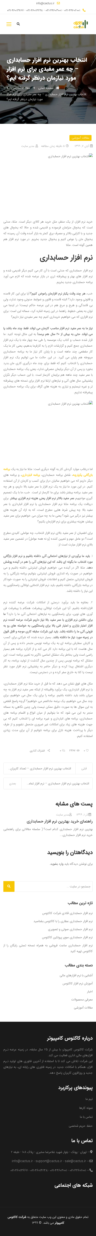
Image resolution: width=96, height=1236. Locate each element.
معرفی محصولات (82, 999)
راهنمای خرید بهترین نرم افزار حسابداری (60, 821)
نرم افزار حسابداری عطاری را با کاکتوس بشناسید (63, 921)
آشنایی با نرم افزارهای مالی (76, 975)
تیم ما (89, 1099)
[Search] (9, 886)
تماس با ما (86, 1116)
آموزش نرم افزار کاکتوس (78, 983)
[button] (9, 24)
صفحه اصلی (46, 88)
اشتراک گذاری (38, 751)
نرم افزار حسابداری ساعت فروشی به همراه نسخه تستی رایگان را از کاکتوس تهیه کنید (48, 948)
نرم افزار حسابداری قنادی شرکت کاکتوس (67, 913)
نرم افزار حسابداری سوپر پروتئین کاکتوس (67, 937)
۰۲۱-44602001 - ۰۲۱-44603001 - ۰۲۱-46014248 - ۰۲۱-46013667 (43, 10)
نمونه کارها (86, 1107)
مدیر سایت (27, 146)
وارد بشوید (56, 863)
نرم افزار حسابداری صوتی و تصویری (70, 929)
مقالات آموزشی (20, 88)
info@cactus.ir (45, 3)
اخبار (90, 991)
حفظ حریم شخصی (81, 1125)
